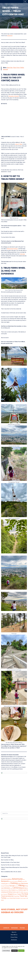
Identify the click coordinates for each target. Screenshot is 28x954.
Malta (25, 888)
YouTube (22, 928)
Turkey (3, 898)
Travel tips (23, 896)
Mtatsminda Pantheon (12, 248)
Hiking (21, 885)
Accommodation (6, 879)
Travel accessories (7, 896)
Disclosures (14, 939)
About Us (14, 932)
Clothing (14, 883)
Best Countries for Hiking (7, 860)
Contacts (6, 928)
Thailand (19, 894)
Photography (5, 894)
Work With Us (14, 934)
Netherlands (6, 890)
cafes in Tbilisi (18, 144)
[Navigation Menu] (25, 1)
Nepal (2, 890)
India (2, 888)
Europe (2, 885)
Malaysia (21, 888)
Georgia (11, 886)
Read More (14, 950)
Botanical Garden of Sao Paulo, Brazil (10, 862)
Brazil (20, 881)
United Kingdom (23, 898)
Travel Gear (16, 896)
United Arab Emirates (15, 898)
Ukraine (7, 898)
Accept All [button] (21, 950)
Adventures (17, 879)
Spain (15, 894)
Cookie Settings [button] (6, 950)
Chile (9, 883)
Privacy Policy (14, 937)
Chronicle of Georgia (14, 96)
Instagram (14, 928)
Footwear (6, 885)
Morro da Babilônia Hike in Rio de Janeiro (11, 871)
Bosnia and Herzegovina (13, 881)
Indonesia (7, 888)
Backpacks (5, 881)
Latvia (15, 888)
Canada (23, 881)
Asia (24, 879)
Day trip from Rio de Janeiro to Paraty (10, 865)
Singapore (11, 894)
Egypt (19, 883)
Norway (17, 890)
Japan (11, 888)
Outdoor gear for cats (17, 892)
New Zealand (12, 890)
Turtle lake (22, 254)
